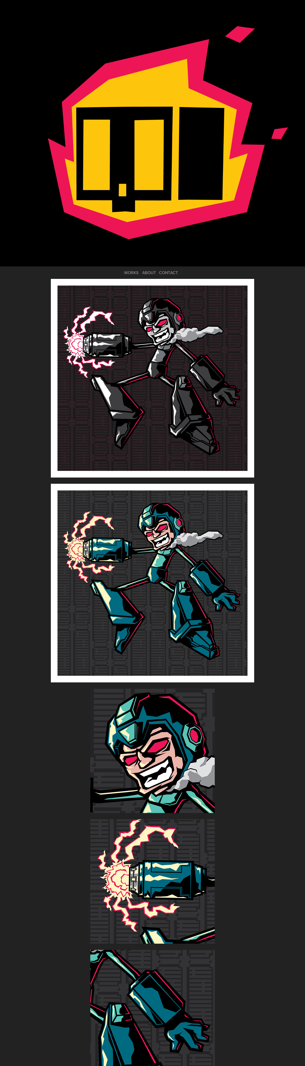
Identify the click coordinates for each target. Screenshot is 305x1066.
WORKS (131, 273)
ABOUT (149, 273)
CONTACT (168, 273)
